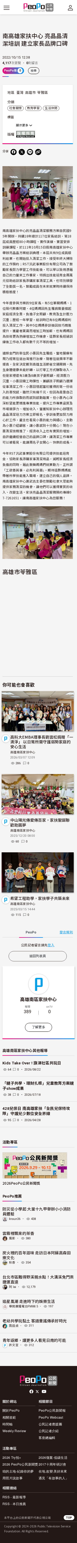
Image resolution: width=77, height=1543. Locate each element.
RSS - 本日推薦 (14, 1503)
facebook (31, 1392)
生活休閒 (51, 108)
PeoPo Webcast (51, 1417)
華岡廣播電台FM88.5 (23, 1306)
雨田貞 (13, 1325)
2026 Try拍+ (11, 1457)
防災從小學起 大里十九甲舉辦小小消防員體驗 (36, 1211)
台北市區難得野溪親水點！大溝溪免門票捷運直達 (38, 1279)
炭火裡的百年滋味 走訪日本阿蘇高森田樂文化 (36, 1255)
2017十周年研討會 (52, 1464)
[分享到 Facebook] (13, 152)
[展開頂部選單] (70, 8)
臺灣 (20, 93)
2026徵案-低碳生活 (53, 1457)
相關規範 (9, 1417)
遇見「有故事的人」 (54, 1478)
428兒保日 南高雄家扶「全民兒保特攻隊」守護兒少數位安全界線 (36, 1111)
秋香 (12, 1262)
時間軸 (7, 1424)
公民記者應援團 (50, 1424)
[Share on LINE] (30, 152)
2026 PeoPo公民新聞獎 (20, 1464)
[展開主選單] (6, 8)
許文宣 (13, 1345)
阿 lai (12, 1287)
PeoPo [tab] (31, 932)
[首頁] (38, 7)
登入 (51, 944)
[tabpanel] (37, 945)
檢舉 (34, 70)
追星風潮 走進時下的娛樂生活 (28, 1301)
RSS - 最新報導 (14, 1497)
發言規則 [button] (66, 932)
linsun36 (15, 1219)
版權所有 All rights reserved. (26, 134)
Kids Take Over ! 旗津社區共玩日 (31, 1063)
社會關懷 (15, 108)
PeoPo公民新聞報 (52, 1410)
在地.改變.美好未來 (53, 1471)
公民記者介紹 (49, 1430)
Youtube (44, 1392)
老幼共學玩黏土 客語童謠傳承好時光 (34, 1320)
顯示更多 (22, 125)
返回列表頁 (37, 956)
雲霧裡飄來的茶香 (18, 1233)
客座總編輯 (47, 1437)
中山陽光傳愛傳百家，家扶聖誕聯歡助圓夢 (40, 822)
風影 (12, 1238)
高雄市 (30, 93)
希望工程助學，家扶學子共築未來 (40, 898)
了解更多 (38, 1027)
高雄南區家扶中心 (23, 752)
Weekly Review (14, 1430)
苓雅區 (42, 93)
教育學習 (33, 108)
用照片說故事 (12, 1478)
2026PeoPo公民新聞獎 (21, 1183)
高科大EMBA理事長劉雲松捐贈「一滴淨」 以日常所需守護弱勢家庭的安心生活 (41, 741)
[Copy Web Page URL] (38, 152)
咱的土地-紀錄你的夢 (18, 1471)
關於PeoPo (11, 1410)
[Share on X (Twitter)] (22, 152)
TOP (69, 1517)
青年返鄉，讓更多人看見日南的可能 (34, 1340)
